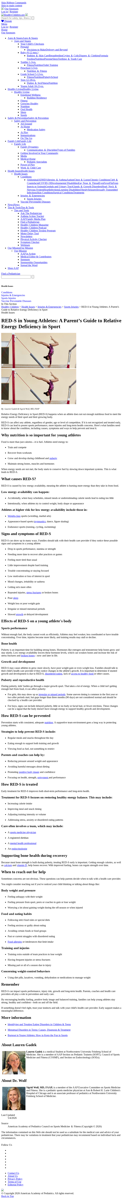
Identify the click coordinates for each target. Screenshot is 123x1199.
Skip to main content (11, 5)
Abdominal (32, 179)
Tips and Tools (21, 210)
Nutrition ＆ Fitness (37, 71)
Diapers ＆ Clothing (89, 55)
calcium (8, 865)
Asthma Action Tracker (32, 216)
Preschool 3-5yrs (28, 68)
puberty (53, 458)
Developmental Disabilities (64, 183)
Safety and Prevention (25, 121)
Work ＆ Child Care (30, 167)
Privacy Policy (15, 1179)
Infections (54, 189)
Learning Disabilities (69, 189)
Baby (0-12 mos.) (29, 52)
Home (4, 29)
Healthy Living (21, 92)
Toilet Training (50, 65)
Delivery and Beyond (57, 49)
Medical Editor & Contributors (35, 256)
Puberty (47, 77)
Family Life (20, 144)
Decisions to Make (36, 49)
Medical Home (28, 159)
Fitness (30, 65)
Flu (111, 183)
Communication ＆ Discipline (42, 150)
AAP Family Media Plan (32, 219)
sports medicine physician (23, 832)
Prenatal (24, 46)
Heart (46, 189)
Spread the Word (28, 265)
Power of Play (27, 164)
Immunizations (27, 135)
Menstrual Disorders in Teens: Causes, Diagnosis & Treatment (39, 1029)
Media (23, 156)
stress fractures (33, 592)
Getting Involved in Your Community (39, 153)
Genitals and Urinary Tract (58, 186)
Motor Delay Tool (29, 233)
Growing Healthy (29, 103)
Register (14, 11)
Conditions (26, 176)
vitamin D (22, 865)
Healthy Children (10, 306)
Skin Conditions (45, 192)
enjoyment (43, 777)
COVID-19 (45, 183)
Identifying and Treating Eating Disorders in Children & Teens (39, 1024)
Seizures (92, 189)
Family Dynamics (29, 147)
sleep (15, 598)
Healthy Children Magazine (34, 224)
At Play (24, 132)
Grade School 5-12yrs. (31, 74)
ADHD (42, 179)
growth (19, 614)
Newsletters (26, 236)
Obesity (84, 189)
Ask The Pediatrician (31, 213)
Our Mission (20, 250)
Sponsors (25, 259)
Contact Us (13, 1173)
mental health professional (23, 843)
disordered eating (53, 673)
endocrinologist (19, 848)
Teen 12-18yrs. (28, 80)
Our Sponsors (11, 8)
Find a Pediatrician (29, 222)
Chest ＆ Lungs (82, 179)
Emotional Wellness (30, 95)
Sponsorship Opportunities (33, 262)
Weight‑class (14, 516)
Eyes (101, 183)
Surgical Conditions (63, 192)
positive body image (29, 772)
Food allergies (15, 941)
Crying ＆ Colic (71, 55)
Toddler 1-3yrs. (28, 62)
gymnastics (40, 521)
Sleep (55, 59)
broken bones (28, 655)
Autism (70, 179)
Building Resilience (37, 97)
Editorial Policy (15, 1184)
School (54, 77)
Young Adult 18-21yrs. (32, 86)
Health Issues (21, 173)
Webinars (25, 245)
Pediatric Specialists (37, 161)
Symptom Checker (29, 242)
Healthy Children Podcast (33, 227)
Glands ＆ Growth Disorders (87, 186)
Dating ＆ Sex (34, 83)
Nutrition (39, 59)
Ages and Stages (22, 41)
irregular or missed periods (52, 694)
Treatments (78, 192)
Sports (23, 115)
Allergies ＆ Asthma (56, 179)
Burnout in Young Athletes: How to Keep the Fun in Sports (38, 1035)
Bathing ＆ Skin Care (38, 55)
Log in (4, 11)
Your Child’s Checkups (32, 44)
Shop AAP (13, 268)
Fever (106, 183)
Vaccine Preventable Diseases (35, 201)
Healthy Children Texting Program (38, 230)
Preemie (48, 59)
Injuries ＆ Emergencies (32, 195)
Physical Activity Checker (33, 239)
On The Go (26, 138)
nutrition (49, 722)
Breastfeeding (56, 55)
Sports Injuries (34, 198)
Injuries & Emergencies (13, 295)
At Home (25, 126)
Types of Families (66, 150)
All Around (26, 123)
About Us (13, 1176)
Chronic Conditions (100, 179)
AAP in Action (28, 253)
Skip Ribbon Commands (13, 2)
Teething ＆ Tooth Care (70, 59)
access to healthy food (82, 673)
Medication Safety (36, 129)
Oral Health (26, 109)
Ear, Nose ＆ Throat (88, 183)
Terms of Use (14, 1181)
